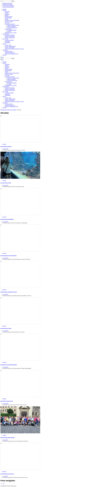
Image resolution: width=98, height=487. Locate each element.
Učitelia (6, 19)
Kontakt (4, 55)
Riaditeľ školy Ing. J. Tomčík (10, 32)
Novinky (4, 144)
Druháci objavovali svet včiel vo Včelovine (8, 255)
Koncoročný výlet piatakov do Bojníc (7, 437)
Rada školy (7, 14)
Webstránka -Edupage (7, 4)
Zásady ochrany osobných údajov (12, 20)
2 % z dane (7, 22)
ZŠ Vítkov (9, 31)
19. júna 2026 (5, 258)
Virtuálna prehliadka (9, 40)
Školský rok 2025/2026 (10, 35)
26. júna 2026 (5, 185)
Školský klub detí (8, 16)
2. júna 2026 (5, 440)
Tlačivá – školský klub (9, 47)
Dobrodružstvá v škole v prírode (6, 401)
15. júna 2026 (5, 294)
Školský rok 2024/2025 (10, 36)
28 (3, 483)
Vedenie (6, 12)
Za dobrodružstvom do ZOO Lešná (7, 473)
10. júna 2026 (5, 403)
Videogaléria (7, 42)
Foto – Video (5, 39)
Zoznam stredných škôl (12, 27)
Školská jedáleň (8, 17)
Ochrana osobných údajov (8, 7)
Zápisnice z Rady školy (9, 52)
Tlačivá (4, 43)
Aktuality (4, 9)
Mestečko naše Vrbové (7, 3)
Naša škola (7, 11)
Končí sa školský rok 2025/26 (5, 146)
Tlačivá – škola (8, 45)
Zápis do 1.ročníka (9, 21)
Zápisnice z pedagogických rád (11, 53)
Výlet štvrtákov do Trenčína (5, 328)
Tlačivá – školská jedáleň (10, 46)
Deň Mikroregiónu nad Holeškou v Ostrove (8, 292)
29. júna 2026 (5, 149)
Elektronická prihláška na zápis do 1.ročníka (14, 48)
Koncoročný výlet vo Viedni (5, 182)
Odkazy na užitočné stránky (13, 25)
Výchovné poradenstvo (10, 24)
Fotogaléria (7, 41)
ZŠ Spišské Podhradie (11, 30)
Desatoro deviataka (11, 26)
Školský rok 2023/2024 (10, 37)
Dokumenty (5, 50)
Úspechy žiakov (6, 34)
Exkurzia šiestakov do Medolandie (7, 219)
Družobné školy (8, 29)
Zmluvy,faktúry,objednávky (8, 5)
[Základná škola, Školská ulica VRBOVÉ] (2, 57)
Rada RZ (6, 15)
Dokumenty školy (8, 51)
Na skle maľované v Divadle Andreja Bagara (8, 364)
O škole (4, 10)
